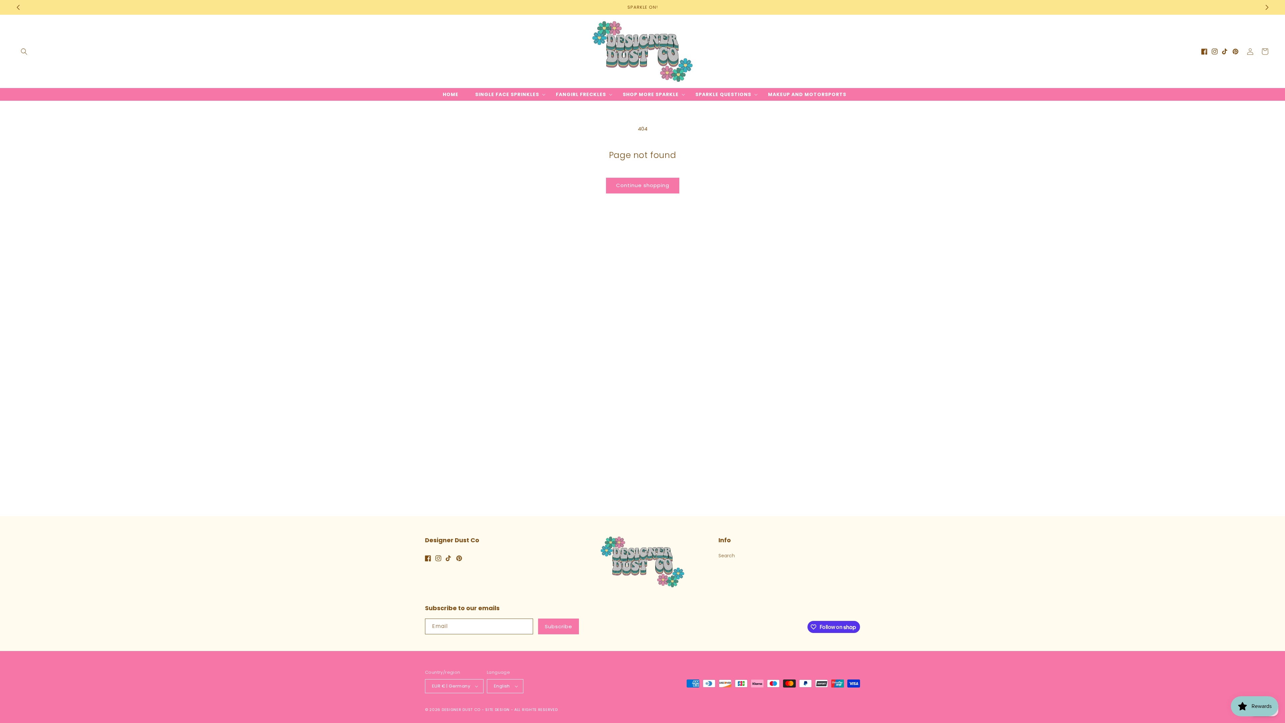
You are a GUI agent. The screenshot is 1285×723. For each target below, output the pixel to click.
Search (726, 555)
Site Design (497, 709)
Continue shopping (642, 185)
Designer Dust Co (461, 709)
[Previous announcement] (18, 7)
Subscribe (558, 626)
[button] (24, 51)
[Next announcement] (1267, 7)
